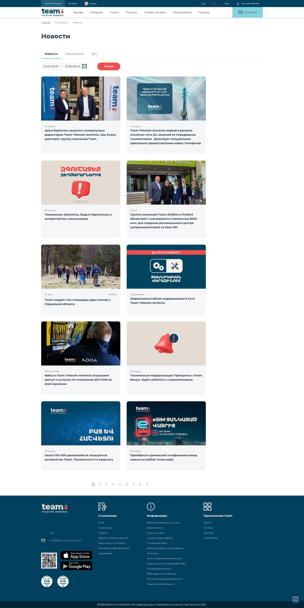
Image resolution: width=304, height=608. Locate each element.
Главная (45, 22)
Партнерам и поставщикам (162, 573)
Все (94, 54)
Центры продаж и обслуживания (165, 548)
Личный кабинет (250, 3)
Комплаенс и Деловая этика (113, 548)
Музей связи (105, 527)
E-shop (93, 3)
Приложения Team (218, 515)
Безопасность (154, 527)
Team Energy (211, 538)
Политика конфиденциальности (165, 579)
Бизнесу (72, 3)
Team (52, 12)
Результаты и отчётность (112, 543)
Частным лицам (53, 3)
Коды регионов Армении (160, 584)
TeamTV (208, 522)
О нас (101, 522)
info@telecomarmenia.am (66, 540)
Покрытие (152, 553)
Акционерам (105, 553)
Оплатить (251, 12)
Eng (227, 3)
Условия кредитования (159, 538)
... (84, 66)
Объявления (74, 54)
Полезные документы (159, 568)
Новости (51, 54)
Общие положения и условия (163, 522)
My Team (208, 527)
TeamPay (209, 533)
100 (52, 533)
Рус (215, 3)
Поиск (108, 66)
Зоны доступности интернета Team (166, 563)
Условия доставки (157, 543)
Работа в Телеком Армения (113, 538)
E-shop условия (155, 533)
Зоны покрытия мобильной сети (165, 558)
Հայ (203, 3)
